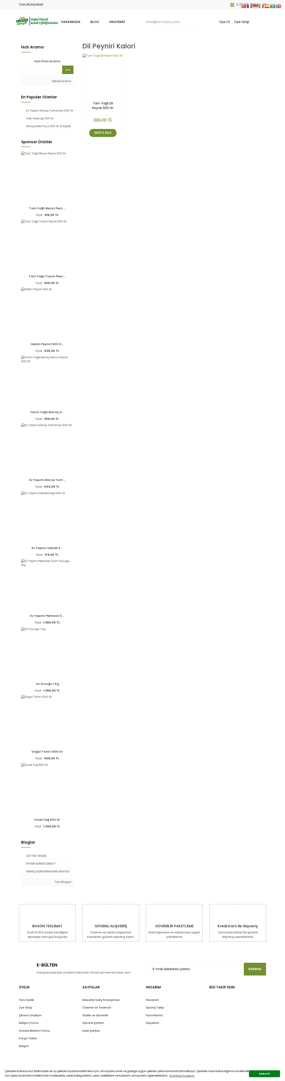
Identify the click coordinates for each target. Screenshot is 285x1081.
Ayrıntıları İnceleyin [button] (181, 1076)
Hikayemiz (117, 22)
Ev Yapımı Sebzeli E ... (47, 548)
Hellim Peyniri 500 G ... (47, 344)
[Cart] (260, 22)
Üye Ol (224, 22)
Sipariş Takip (155, 1007)
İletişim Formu (29, 1023)
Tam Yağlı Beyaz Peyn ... (47, 208)
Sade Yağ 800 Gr (47, 820)
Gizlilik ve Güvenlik (95, 1015)
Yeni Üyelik (26, 1000)
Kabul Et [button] (264, 1073)
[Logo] (37, 20)
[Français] (250, 6)
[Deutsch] (256, 6)
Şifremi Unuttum (30, 1015)
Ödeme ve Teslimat (96, 1007)
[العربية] (273, 6)
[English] (279, 6)
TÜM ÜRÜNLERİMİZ (31, 4)
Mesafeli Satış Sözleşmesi (101, 1000)
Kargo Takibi (28, 1038)
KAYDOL (255, 969)
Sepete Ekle (103, 132)
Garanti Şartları (93, 1023)
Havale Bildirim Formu (34, 1031)
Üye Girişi (241, 22)
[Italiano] (261, 6)
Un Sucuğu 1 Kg (47, 684)
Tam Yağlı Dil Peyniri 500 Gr (102, 105)
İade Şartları (91, 1031)
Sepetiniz (152, 1023)
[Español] (267, 6)
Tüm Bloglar (62, 882)
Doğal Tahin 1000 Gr (47, 752)
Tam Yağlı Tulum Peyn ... (47, 276)
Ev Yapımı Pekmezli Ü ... (47, 616)
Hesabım (152, 1000)
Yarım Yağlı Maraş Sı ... (47, 412)
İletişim (24, 1046)
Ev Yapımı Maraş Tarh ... (47, 480)
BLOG (94, 22)
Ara (67, 70)
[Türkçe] (244, 6)
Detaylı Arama (61, 81)
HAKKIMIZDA (70, 22)
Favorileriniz (154, 1015)
